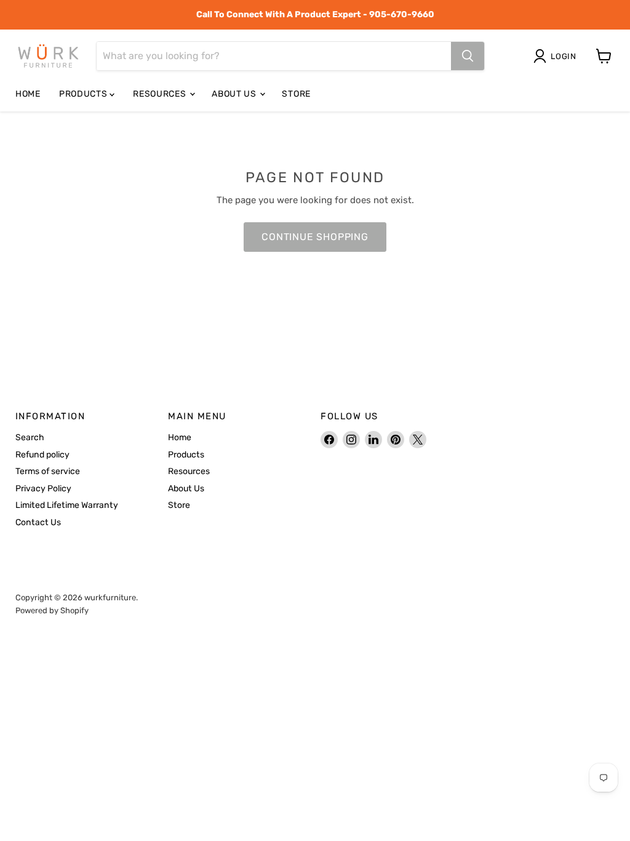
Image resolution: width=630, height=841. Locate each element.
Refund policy (42, 454)
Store (296, 94)
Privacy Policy (43, 488)
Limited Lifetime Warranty (66, 505)
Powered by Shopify (52, 610)
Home (28, 94)
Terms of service (47, 471)
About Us (235, 94)
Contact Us (38, 522)
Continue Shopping (315, 237)
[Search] (467, 56)
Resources (160, 94)
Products (84, 94)
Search (29, 437)
